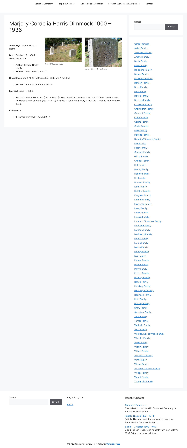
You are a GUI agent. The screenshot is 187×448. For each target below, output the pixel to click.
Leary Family (140, 208)
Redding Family (142, 286)
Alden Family (141, 48)
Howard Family (142, 182)
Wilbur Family (141, 351)
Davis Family (140, 130)
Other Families (141, 44)
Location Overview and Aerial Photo (124, 4)
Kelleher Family (142, 191)
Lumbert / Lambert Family (147, 221)
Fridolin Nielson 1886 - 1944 (139, 416)
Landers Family (142, 199)
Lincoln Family (141, 217)
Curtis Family (141, 126)
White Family (140, 342)
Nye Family (140, 256)
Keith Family (140, 186)
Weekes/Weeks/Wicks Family (149, 334)
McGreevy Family (143, 234)
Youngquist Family (143, 381)
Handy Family (141, 169)
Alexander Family (143, 52)
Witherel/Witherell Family (147, 368)
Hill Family (139, 178)
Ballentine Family (143, 70)
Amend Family (141, 57)
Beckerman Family (143, 78)
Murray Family (141, 251)
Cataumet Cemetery (44, 4)
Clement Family (142, 113)
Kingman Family (142, 195)
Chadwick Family (143, 104)
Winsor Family (141, 364)
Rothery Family (141, 303)
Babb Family (140, 61)
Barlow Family (141, 74)
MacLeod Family (142, 225)
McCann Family (142, 230)
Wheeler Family (142, 338)
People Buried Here (67, 4)
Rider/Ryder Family (144, 290)
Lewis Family (141, 212)
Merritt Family (141, 238)
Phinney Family (142, 277)
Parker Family (141, 264)
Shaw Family (140, 308)
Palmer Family (141, 260)
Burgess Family (142, 100)
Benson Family (141, 83)
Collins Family (141, 122)
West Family (140, 329)
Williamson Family (143, 355)
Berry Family (140, 87)
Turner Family (141, 321)
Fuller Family (140, 147)
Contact (149, 4)
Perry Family (140, 269)
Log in (70, 404)
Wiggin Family (141, 347)
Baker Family (140, 65)
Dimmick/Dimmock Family (147, 139)
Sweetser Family (142, 312)
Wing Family (140, 360)
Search (137, 22)
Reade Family (141, 282)
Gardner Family (142, 152)
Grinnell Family (141, 160)
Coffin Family (141, 117)
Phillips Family (141, 273)
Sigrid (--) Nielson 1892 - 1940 (140, 426)
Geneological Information (92, 4)
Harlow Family (141, 173)
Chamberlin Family (143, 109)
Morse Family (141, 247)
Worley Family (141, 373)
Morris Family (141, 243)
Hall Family (140, 165)
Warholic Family (142, 325)
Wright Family (141, 377)
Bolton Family (141, 96)
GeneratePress (113, 444)
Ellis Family (140, 143)
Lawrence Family (143, 204)
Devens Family (141, 135)
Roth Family (140, 299)
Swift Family (140, 316)
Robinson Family (142, 295)
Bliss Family (140, 91)
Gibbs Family (141, 156)
